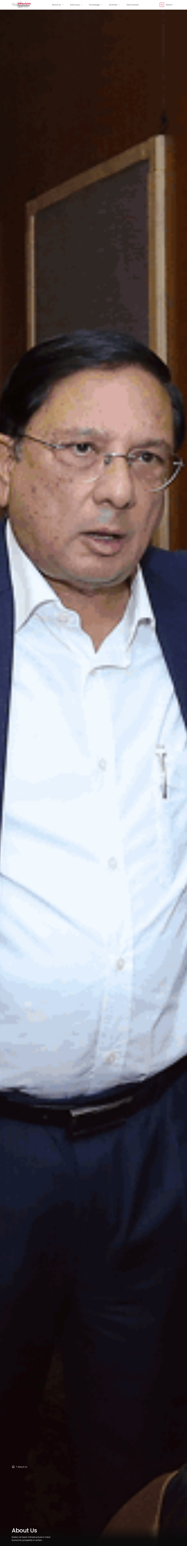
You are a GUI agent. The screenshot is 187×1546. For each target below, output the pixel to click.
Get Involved (133, 4)
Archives (113, 4)
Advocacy (75, 4)
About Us (56, 4)
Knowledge (94, 4)
